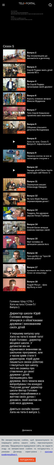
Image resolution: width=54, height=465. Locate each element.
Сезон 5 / (31, 304)
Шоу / (24, 301)
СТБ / (30, 301)
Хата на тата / (18, 304)
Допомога (27, 430)
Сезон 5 (8, 46)
